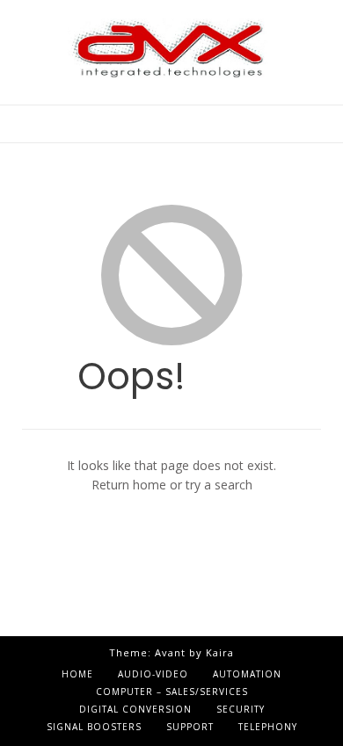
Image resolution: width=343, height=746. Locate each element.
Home (77, 674)
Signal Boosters (94, 727)
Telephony (267, 727)
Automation (247, 674)
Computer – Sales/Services (172, 691)
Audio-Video (153, 674)
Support (190, 727)
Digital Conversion (135, 709)
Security (240, 709)
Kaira (220, 652)
